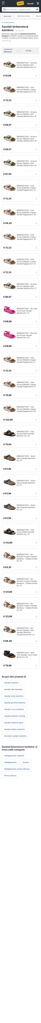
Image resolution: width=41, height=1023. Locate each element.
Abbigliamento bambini (14, 755)
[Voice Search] (37, 9)
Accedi (30, 3)
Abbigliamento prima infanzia (16, 769)
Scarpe (26, 762)
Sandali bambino (9, 22)
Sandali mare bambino (13, 696)
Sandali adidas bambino (14, 729)
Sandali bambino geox (13, 722)
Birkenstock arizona (23, 16)
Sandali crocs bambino (14, 709)
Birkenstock (7, 16)
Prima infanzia (10, 775)
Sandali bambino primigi (14, 716)
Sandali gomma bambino (15, 702)
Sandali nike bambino (13, 689)
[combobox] (20, 9)
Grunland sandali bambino (15, 736)
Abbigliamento (10, 762)
